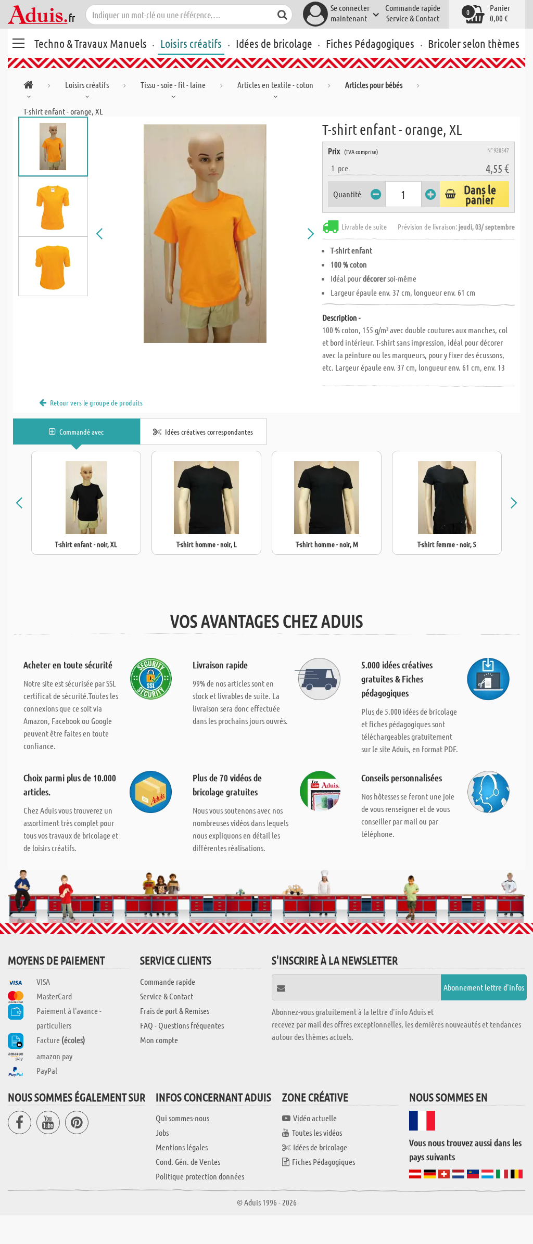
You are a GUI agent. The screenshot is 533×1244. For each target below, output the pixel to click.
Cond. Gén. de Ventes (188, 1161)
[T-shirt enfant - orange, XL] (205, 234)
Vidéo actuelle (315, 1118)
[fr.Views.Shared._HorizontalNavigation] (28, 86)
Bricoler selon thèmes (473, 43)
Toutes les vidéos (317, 1132)
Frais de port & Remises (174, 1010)
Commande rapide (412, 7)
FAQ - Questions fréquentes (182, 1025)
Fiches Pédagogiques (370, 43)
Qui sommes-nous (182, 1118)
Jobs (162, 1132)
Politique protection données (200, 1176)
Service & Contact (412, 18)
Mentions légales (182, 1147)
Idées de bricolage (274, 43)
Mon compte (159, 1040)
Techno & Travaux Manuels (90, 43)
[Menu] (18, 41)
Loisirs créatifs (191, 43)
